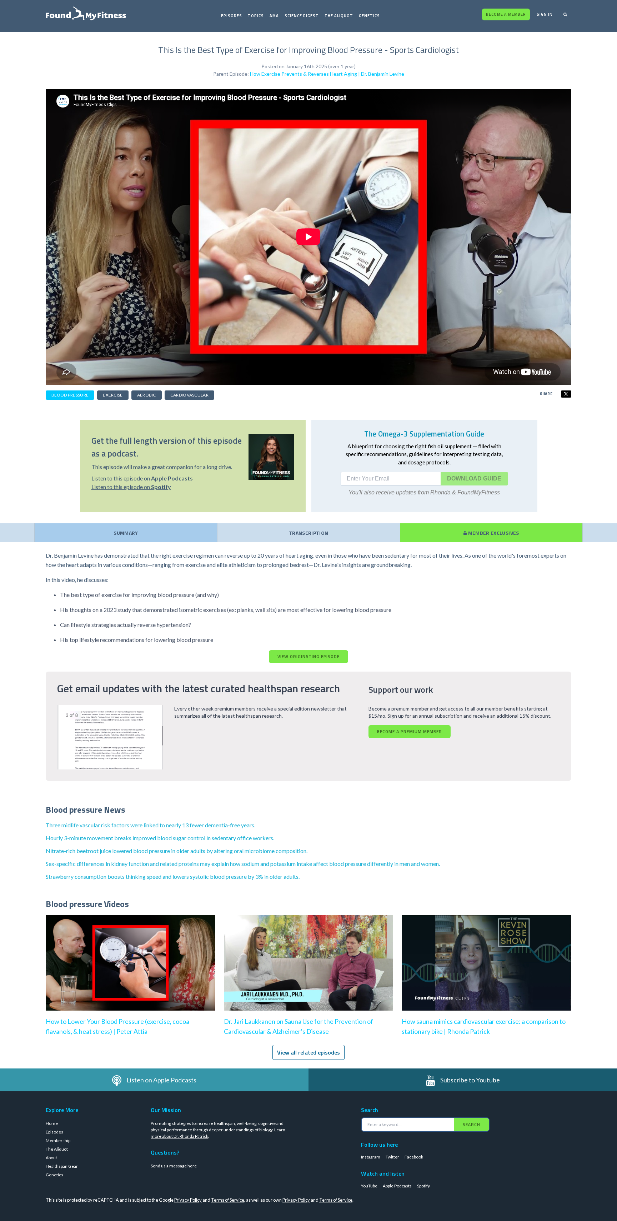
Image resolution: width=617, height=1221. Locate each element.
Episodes (231, 16)
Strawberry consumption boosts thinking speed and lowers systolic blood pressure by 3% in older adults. (173, 876)
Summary (126, 533)
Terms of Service (227, 1200)
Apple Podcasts (397, 1185)
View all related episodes (308, 1052)
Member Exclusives (493, 533)
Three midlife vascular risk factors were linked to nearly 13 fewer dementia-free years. (150, 825)
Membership (58, 1140)
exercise (112, 395)
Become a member (506, 14)
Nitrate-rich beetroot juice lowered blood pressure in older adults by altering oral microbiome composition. (176, 850)
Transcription (308, 533)
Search (471, 1124)
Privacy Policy (188, 1200)
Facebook (414, 1157)
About (51, 1157)
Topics (256, 16)
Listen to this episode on (142, 478)
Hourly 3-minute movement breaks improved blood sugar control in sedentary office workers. (160, 837)
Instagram (370, 1157)
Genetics (369, 16)
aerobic (146, 395)
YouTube (369, 1185)
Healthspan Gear (62, 1166)
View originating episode (308, 656)
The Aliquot (339, 16)
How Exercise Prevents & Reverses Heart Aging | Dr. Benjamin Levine (327, 74)
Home (52, 1123)
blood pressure (70, 395)
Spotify (423, 1185)
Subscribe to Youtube (470, 1080)
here (192, 1165)
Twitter (392, 1157)
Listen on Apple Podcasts (161, 1080)
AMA (274, 16)
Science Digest (302, 16)
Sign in (545, 14)
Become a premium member (409, 731)
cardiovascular (189, 395)
